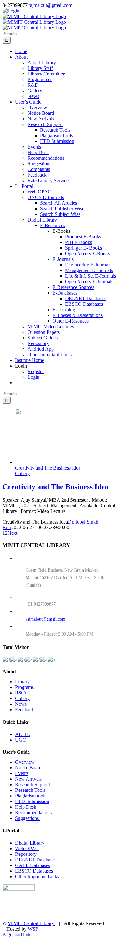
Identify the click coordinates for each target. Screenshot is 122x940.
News (21, 704)
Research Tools (30, 790)
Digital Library (29, 842)
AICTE (22, 734)
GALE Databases (32, 865)
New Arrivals (28, 779)
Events (21, 773)
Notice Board (28, 767)
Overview (25, 762)
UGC (20, 740)
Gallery (22, 473)
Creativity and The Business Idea (47, 467)
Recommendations (34, 812)
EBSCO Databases (34, 871)
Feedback (24, 709)
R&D (20, 692)
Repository (26, 854)
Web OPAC (27, 848)
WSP (33, 929)
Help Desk (25, 807)
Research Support (32, 784)
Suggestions (27, 818)
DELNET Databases (35, 859)
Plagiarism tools (30, 795)
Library (22, 681)
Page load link (17, 934)
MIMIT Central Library (31, 923)
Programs (24, 687)
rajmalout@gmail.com (50, 5)
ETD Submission (32, 801)
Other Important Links (37, 876)
